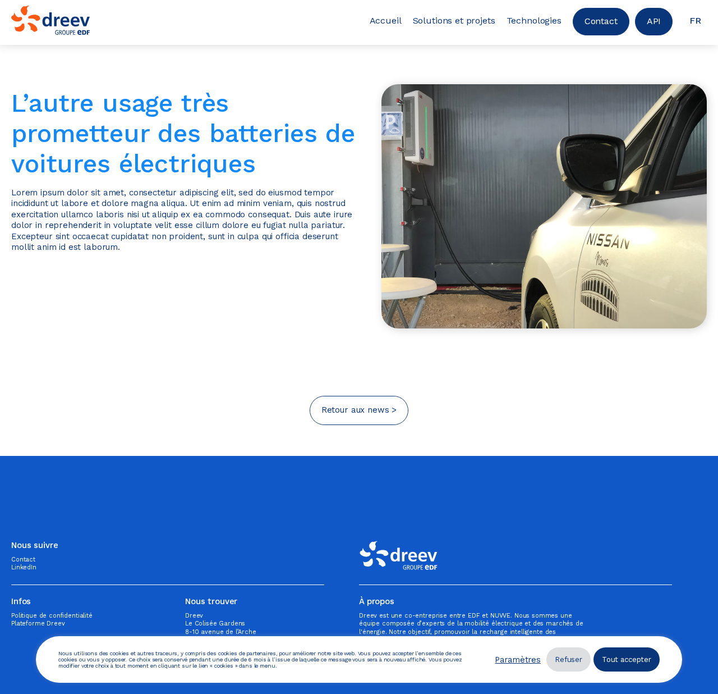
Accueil (386, 20)
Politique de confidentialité (52, 615)
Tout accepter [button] (626, 659)
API (654, 21)
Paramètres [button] (518, 660)
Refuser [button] (568, 659)
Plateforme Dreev (38, 623)
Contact (601, 21)
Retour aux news (355, 410)
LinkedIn (23, 567)
